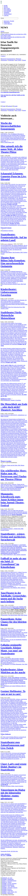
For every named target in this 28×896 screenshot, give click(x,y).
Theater (24, 60)
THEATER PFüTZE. (14, 486)
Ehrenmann (4, 60)
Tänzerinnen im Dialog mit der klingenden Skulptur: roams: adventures (13, 794)
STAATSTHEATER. (14, 549)
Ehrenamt (18, 58)
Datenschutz (7, 22)
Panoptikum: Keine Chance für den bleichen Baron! (14, 621)
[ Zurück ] (3, 56)
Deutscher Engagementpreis (8, 58)
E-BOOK (6, 15)
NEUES (6, 7)
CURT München (8, 23)
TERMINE (6, 12)
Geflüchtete (11, 60)
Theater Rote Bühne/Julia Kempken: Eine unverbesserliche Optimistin (13, 262)
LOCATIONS (7, 11)
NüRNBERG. (14, 681)
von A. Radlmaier (8, 244)
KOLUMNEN (7, 9)
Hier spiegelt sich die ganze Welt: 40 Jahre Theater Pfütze (12, 149)
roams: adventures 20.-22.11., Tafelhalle (6, 854)
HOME (5, 5)
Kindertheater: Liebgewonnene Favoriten (9, 292)
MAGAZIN (7, 8)
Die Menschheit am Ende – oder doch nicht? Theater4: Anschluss (14, 407)
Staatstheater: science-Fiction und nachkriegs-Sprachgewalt (13, 536)
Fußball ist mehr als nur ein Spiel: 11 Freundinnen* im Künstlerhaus (13, 562)
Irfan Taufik (18, 60)
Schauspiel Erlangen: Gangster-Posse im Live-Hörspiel (14, 176)
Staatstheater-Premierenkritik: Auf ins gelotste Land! (14, 237)
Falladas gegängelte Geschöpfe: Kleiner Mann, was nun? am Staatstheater (11, 649)
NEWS (2, 31)
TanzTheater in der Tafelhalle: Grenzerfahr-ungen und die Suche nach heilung (14, 597)
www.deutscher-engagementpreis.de (10, 92)
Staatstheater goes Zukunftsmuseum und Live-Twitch (12, 745)
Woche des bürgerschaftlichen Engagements (11, 126)
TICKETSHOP (8, 14)
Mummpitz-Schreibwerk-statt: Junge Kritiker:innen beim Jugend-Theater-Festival (12, 499)
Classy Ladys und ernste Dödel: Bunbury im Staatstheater (13, 766)
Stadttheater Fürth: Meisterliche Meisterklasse (11, 315)
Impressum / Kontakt (9, 21)
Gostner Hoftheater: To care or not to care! (13, 692)
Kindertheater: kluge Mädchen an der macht (13, 671)
